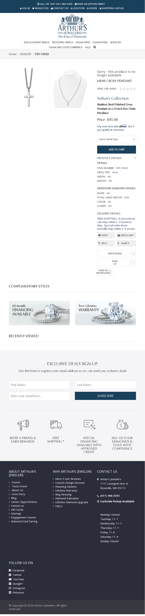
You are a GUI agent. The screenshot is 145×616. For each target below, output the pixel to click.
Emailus (115, 262)
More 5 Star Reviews (68, 479)
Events (15, 482)
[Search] (94, 47)
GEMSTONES (100, 42)
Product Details (109, 158)
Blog (14, 498)
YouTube (18, 579)
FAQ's (58, 506)
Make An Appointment (103, 271)
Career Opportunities (24, 502)
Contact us (17, 505)
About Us (17, 490)
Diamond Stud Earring (24, 521)
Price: (101, 119)
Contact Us (61, 8)
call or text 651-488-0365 (56, 3)
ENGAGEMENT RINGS (36, 42)
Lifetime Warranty (66, 490)
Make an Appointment (91, 3)
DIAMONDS (83, 42)
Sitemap (16, 513)
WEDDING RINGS (62, 42)
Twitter (17, 575)
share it (125, 243)
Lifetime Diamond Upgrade (71, 502)
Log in (26, 8)
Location (79, 8)
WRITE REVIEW (115, 253)
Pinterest (18, 592)
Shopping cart (113, 8)
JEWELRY (115, 42)
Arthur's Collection (113, 98)
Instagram (18, 588)
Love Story (18, 494)
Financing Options (66, 486)
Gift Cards (17, 509)
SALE (88, 47)
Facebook (18, 570)
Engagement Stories (23, 517)
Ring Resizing (63, 494)
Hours (93, 8)
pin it (104, 243)
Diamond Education (67, 498)
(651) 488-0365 (110, 495)
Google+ (17, 583)
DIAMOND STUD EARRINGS (65, 47)
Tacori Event (19, 486)
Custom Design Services (70, 482)
